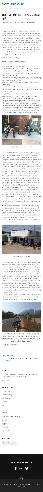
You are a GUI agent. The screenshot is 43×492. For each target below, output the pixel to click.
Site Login (5, 431)
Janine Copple (29, 22)
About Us (5, 420)
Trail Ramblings (7, 395)
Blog (12, 356)
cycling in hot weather (19, 359)
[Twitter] (27, 468)
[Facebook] (16, 468)
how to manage (32, 262)
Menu (39, 4)
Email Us (5, 427)
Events (4, 405)
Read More (6, 381)
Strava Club (6, 391)
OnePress (29, 484)
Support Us (6, 424)
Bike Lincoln (6, 398)
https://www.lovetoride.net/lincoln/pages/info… (23, 112)
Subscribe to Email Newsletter (12, 416)
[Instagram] (21, 468)
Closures (5, 402)
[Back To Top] (21, 479)
